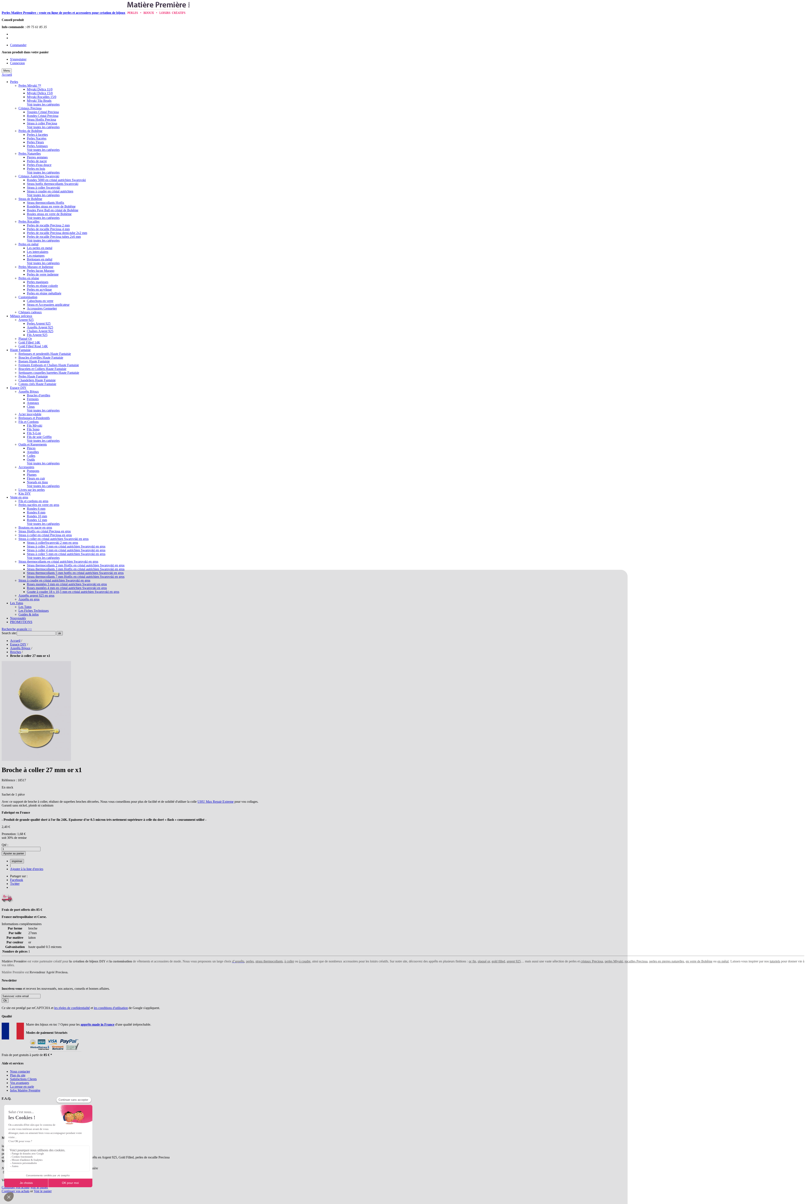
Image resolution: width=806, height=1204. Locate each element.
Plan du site (17, 1075)
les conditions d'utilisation (111, 1008)
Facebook (16, 880)
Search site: (9, 633)
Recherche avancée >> (17, 629)
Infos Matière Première (25, 1090)
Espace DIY (18, 644)
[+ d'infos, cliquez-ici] (53, 1051)
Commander (18, 45)
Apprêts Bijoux (20, 648)
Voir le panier (39, 1187)
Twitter (15, 883)
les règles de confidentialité (72, 1008)
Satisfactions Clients (23, 1079)
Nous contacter (20, 1071)
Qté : (5, 845)
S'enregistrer (18, 59)
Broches (15, 652)
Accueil (7, 74)
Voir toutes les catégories (43, 104)
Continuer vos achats (15, 1187)
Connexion (17, 63)
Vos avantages (19, 1083)
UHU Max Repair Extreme (216, 801)
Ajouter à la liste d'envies (26, 869)
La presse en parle (22, 1086)
